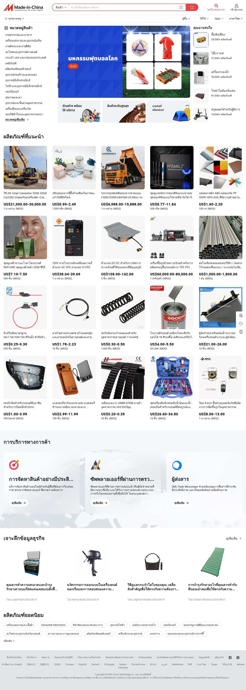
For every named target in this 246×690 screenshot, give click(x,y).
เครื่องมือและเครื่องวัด (18, 108)
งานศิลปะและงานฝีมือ (18, 46)
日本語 (57, 664)
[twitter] (237, 657)
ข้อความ (46, 657)
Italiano (123, 664)
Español (83, 664)
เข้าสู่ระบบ (236, 9)
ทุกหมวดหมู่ (14, 18)
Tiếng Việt (227, 664)
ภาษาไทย (201, 664)
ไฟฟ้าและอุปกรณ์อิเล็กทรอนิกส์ (23, 86)
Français (69, 664)
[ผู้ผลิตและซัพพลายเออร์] (23, 7)
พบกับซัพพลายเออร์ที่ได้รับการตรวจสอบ (175, 657)
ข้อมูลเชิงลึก (204, 657)
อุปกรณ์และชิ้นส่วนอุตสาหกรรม (23, 103)
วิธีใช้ (203, 18)
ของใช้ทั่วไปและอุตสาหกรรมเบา (24, 114)
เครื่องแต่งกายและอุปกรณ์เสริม (23, 40)
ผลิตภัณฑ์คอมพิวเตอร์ (18, 69)
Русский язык (138, 664)
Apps (217, 18)
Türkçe (214, 664)
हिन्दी (190, 664)
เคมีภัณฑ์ (10, 63)
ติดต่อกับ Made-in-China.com (119, 657)
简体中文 (31, 664)
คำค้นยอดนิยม (145, 657)
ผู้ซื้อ (184, 18)
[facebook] (230, 657)
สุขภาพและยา (13, 97)
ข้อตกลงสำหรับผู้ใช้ (64, 657)
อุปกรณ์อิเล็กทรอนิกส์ (17, 80)
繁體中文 (45, 664)
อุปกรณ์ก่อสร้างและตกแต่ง (21, 74)
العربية (164, 664)
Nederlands (177, 664)
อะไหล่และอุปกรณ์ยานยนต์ (21, 52)
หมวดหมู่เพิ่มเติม (15, 119)
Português (109, 664)
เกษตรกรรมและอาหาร (18, 35)
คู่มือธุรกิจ (219, 657)
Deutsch (95, 664)
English (18, 664)
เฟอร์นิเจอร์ (12, 91)
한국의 (153, 664)
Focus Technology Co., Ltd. (126, 674)
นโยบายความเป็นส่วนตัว (89, 657)
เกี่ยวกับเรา (31, 657)
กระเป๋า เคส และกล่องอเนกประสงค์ (25, 57)
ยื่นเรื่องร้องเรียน (14, 657)
